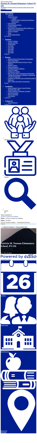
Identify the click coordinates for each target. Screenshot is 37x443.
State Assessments (13, 94)
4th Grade (11, 51)
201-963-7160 (5, 251)
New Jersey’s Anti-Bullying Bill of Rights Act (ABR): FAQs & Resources (21, 29)
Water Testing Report (14, 34)
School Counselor (13, 31)
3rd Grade (11, 49)
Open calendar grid (21, 227)
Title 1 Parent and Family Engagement (19, 81)
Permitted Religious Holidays (16, 68)
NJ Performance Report (14, 25)
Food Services (12, 23)
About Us (10, 15)
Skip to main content (6, 1)
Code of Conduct (13, 41)
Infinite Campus (12, 65)
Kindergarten (11, 44)
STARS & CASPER (14, 72)
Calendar (14, 18)
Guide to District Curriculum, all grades (19, 91)
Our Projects (11, 96)
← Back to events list (8, 227)
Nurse (9, 33)
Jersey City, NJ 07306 (7, 249)
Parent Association (13, 60)
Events (3, 224)
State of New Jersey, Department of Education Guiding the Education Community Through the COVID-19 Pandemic (21, 75)
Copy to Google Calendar (8, 222)
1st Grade (10, 46)
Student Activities (13, 43)
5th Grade (11, 52)
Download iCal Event (23, 222)
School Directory (13, 17)
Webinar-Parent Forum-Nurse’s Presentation (20, 59)
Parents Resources (13, 67)
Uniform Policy (12, 26)
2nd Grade (11, 47)
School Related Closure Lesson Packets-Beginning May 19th (19, 88)
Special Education (13, 93)
